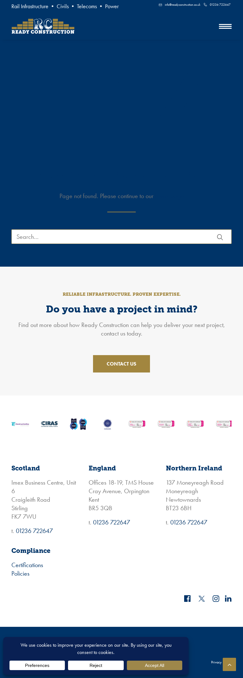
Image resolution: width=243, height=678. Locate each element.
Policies (20, 573)
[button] (225, 26)
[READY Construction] (43, 26)
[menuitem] (179, 4)
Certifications (27, 565)
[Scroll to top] (229, 663)
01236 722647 (220, 5)
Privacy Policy (221, 662)
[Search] (121, 236)
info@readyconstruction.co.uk (182, 5)
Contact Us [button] (121, 364)
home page (169, 196)
